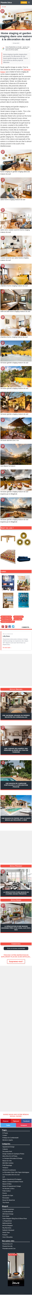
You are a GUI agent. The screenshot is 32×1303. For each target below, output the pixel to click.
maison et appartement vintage (11, 1186)
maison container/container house (12, 1181)
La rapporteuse (7, 1221)
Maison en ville (7, 1160)
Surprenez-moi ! (16, 961)
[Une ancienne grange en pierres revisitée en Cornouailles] (16, 702)
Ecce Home (5, 1216)
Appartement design (8, 1147)
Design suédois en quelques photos (13, 1153)
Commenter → (26, 627)
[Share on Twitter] (13, 627)
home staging (18, 619)
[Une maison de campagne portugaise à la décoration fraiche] (16, 770)
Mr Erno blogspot (7, 1225)
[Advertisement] (16, 670)
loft (3, 1177)
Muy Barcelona (6, 1228)
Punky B (4, 1234)
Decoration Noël (7, 1151)
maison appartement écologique (11, 1179)
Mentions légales (7, 1140)
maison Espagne (18, 616)
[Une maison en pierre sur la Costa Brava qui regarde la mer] (16, 805)
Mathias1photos (7, 1223)
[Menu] (28, 2)
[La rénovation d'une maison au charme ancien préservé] (16, 879)
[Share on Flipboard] (6, 627)
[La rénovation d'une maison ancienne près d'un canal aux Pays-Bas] (16, 913)
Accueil (4, 6)
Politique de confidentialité (10, 1137)
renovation (5, 1198)
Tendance (5, 1167)
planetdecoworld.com (8, 1248)
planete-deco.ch (7, 1244)
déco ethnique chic (6, 619)
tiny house (5, 1202)
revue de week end (8, 1200)
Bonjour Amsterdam (8, 1209)
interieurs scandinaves (9, 1170)
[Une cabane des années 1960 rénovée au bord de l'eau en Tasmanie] (16, 735)
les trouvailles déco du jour (11, 1174)
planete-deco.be (7, 1246)
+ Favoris (23, 2)
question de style (7, 1195)
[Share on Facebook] (10, 627)
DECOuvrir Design (7, 1214)
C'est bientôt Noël (7, 1211)
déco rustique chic (6, 616)
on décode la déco (8, 1188)
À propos (5, 1133)
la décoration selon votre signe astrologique (15, 1172)
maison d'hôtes (6, 1184)
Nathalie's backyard (8, 1230)
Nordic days (6, 1232)
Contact (4, 1135)
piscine (4, 1193)
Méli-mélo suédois (7, 1163)
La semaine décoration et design (12, 1158)
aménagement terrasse (7, 621)
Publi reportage (7, 1165)
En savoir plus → (7, 647)
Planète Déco (6, 2)
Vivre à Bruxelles (7, 1237)
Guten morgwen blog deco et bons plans (14, 1218)
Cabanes (5, 1149)
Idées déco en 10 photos (9, 1156)
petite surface (6, 1191)
